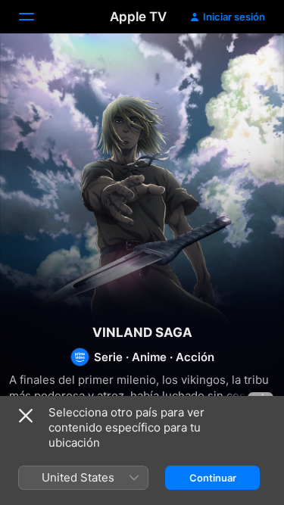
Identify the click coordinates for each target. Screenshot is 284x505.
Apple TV (138, 16)
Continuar (212, 478)
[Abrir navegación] (35, 16)
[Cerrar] (26, 415)
